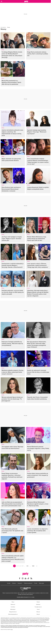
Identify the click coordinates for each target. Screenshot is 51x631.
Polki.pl (38, 602)
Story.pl (38, 614)
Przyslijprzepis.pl (38, 607)
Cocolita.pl (13, 607)
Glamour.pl (13, 604)
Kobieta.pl (38, 604)
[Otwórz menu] (1, 1)
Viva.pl (38, 609)
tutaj (12, 629)
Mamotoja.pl (12, 609)
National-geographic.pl (12, 614)
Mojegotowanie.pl (12, 611)
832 (27, 566)
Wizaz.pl (38, 611)
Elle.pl (13, 602)
